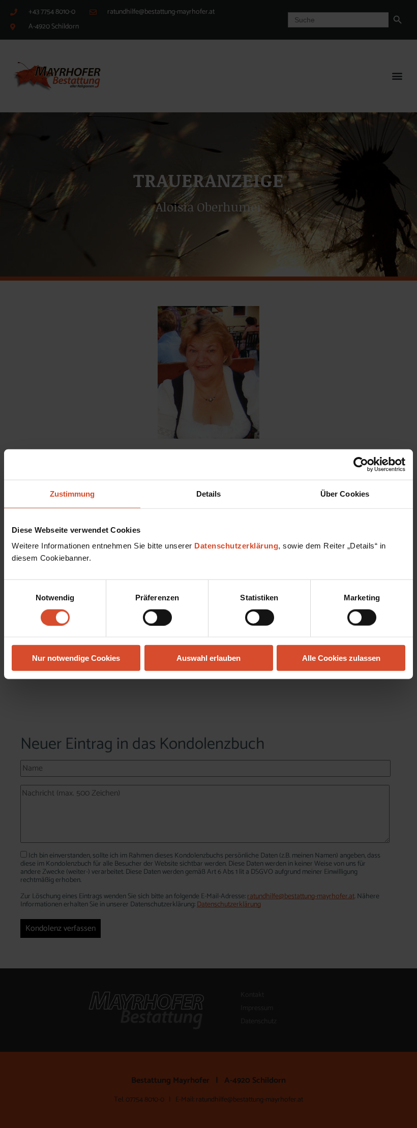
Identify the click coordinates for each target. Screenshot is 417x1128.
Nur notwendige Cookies (76, 658)
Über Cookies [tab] (344, 493)
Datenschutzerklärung (236, 545)
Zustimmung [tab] (72, 493)
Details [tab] (208, 493)
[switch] (157, 617)
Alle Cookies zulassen (341, 658)
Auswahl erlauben (208, 658)
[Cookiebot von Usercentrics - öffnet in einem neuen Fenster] (360, 464)
